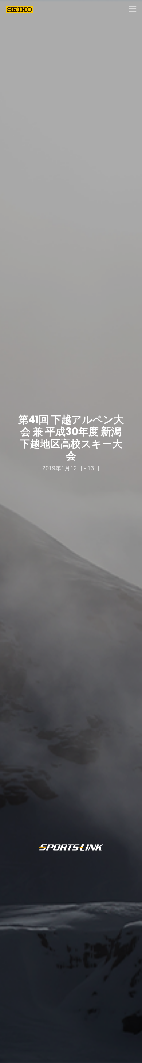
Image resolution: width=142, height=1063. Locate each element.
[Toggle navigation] (132, 9)
